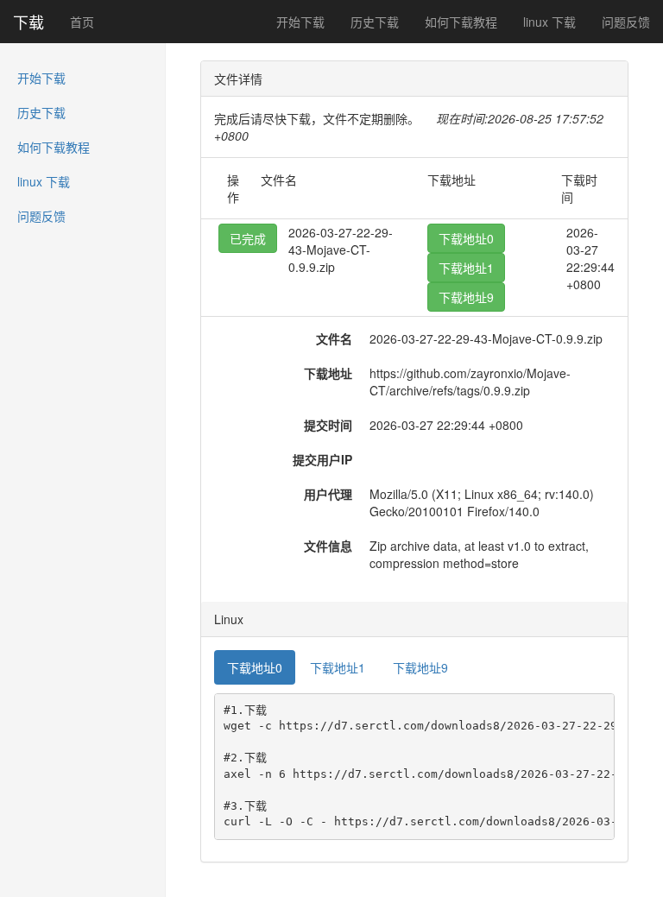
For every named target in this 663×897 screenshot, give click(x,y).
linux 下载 (549, 21)
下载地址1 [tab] (337, 667)
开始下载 (300, 21)
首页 (82, 21)
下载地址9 (466, 297)
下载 (28, 21)
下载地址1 (466, 267)
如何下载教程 (461, 21)
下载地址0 (466, 238)
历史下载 (374, 21)
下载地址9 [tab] (420, 667)
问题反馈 (626, 21)
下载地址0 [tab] (254, 667)
